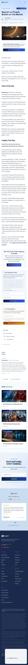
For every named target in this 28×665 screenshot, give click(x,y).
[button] (16, 656)
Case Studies (4, 577)
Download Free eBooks (13, 323)
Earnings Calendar (5, 554)
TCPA (2, 596)
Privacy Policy (4, 586)
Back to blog (6, 8)
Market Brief (8, 333)
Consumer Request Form (6, 598)
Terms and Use (4, 589)
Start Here (17, 551)
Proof (2, 575)
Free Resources (8, 339)
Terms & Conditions (11, 285)
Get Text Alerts (13, 301)
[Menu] (25, 2)
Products (17, 570)
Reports (3, 556)
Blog (2, 558)
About (2, 567)
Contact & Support (19, 567)
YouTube (3, 561)
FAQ (16, 561)
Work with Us (18, 577)
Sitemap (17, 580)
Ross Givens (8, 18)
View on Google (21, 514)
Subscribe (14, 478)
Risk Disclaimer (4, 591)
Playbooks (17, 556)
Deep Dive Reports (9, 336)
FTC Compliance (5, 594)
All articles (6, 344)
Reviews (17, 572)
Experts (3, 570)
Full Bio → (3, 373)
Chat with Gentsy (15, 661)
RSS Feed (6, 379)
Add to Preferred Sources (14, 49)
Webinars (17, 554)
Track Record (4, 572)
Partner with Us (18, 575)
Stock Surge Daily (21, 8)
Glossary (17, 558)
